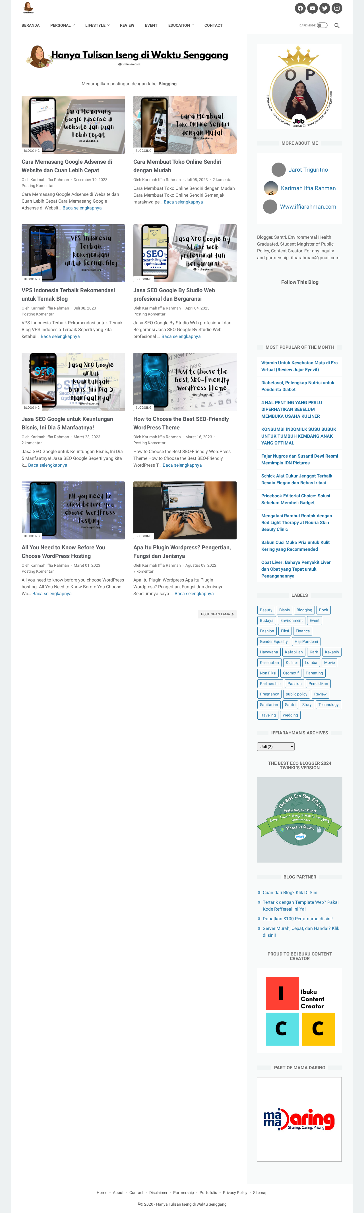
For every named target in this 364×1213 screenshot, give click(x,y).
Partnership (270, 683)
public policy (296, 694)
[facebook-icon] (299, 8)
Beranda (31, 25)
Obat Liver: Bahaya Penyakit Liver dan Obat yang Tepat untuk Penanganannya (296, 569)
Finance (303, 631)
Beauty (266, 610)
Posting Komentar (38, 185)
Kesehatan (269, 662)
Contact (213, 25)
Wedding (290, 715)
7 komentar (143, 571)
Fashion (267, 631)
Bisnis (284, 610)
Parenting (314, 673)
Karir (314, 652)
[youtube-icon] (312, 8)
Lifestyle (95, 25)
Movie (329, 662)
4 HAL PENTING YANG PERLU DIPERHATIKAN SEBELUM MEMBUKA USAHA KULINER (291, 409)
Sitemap (260, 1192)
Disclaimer (158, 1192)
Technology (328, 704)
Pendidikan (318, 683)
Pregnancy (269, 694)
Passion (295, 683)
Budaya (267, 620)
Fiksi (285, 631)
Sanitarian (269, 704)
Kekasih (332, 652)
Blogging (32, 151)
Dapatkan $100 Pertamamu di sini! (298, 918)
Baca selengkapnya (82, 208)
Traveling (268, 715)
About (118, 1192)
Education (179, 25)
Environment (291, 620)
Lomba (311, 662)
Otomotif (291, 673)
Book (323, 610)
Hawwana (269, 652)
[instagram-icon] (336, 8)
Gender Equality (274, 641)
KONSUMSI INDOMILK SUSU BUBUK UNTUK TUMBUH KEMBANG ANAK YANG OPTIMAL (298, 436)
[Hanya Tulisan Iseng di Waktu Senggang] (32, 8)
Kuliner (292, 662)
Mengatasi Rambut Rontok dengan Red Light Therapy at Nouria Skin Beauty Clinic (296, 522)
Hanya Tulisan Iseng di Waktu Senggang (191, 1204)
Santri (290, 704)
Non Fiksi (268, 673)
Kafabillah (294, 652)
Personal (60, 25)
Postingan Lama (216, 614)
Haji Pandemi (306, 641)
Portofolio (208, 1192)
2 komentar (223, 179)
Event (151, 25)
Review (127, 25)
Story (307, 704)
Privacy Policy (235, 1192)
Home (102, 1192)
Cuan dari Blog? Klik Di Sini (290, 892)
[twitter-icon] (324, 8)
